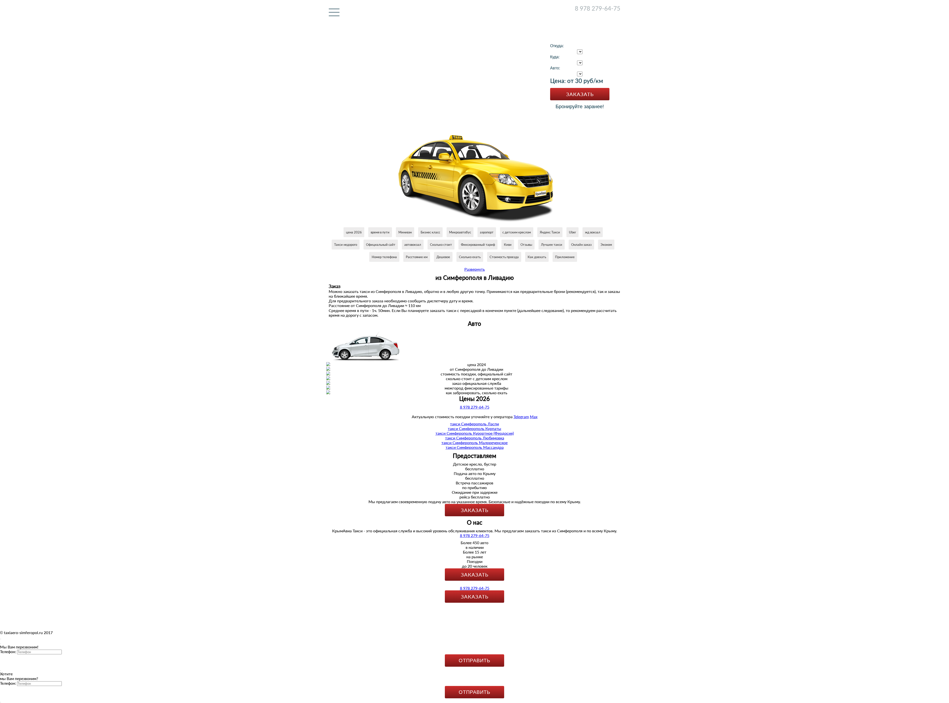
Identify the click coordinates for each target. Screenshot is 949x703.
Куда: (555, 57)
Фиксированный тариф (478, 245)
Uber (572, 232)
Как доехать (537, 257)
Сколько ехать (470, 257)
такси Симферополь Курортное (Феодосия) (474, 433)
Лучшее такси (551, 245)
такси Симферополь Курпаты (474, 428)
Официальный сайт (380, 245)
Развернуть (474, 269)
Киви (508, 245)
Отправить (474, 660)
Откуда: (557, 46)
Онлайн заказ (581, 245)
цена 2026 (354, 232)
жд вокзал (592, 232)
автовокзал (412, 245)
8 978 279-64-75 (597, 8)
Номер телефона (384, 257)
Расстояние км (417, 257)
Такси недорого (345, 245)
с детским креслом (516, 232)
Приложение (565, 257)
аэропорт (487, 232)
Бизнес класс (430, 232)
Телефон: (8, 651)
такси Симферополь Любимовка (474, 437)
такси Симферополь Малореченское (474, 442)
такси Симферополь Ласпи (474, 423)
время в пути (380, 232)
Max (616, 14)
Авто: (555, 68)
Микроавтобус (460, 232)
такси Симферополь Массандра (475, 447)
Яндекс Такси (550, 232)
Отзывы (526, 245)
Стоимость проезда (504, 257)
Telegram (601, 14)
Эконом (606, 245)
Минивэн (405, 232)
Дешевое (443, 257)
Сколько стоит (441, 245)
